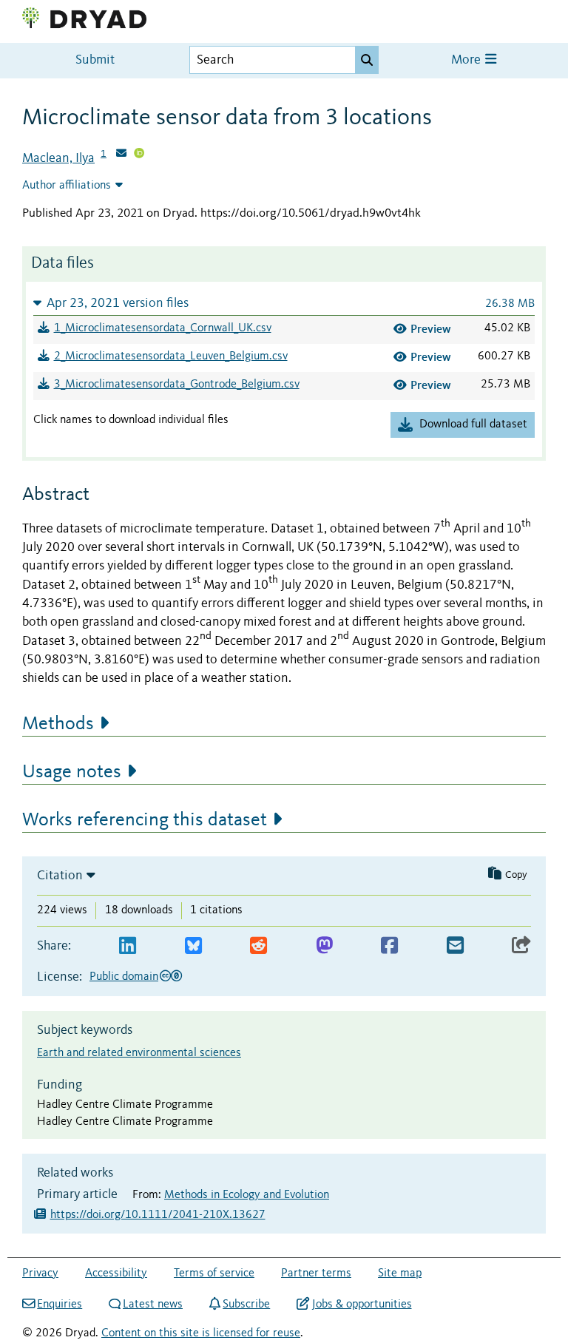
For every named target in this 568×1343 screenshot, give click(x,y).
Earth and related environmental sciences (139, 1053)
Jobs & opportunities (361, 1304)
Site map (400, 1273)
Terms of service (214, 1273)
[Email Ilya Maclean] (121, 154)
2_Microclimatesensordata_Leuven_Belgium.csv (171, 356)
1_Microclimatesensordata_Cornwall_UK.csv (162, 328)
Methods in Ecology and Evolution (246, 1195)
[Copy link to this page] (521, 946)
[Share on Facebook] (389, 946)
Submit (95, 60)
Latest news (153, 1304)
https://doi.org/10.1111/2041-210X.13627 (158, 1215)
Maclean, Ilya (58, 158)
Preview (430, 329)
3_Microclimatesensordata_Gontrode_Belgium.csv (177, 384)
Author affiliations (66, 186)
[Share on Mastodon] (324, 946)
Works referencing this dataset (144, 820)
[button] (284, 303)
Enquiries (59, 1304)
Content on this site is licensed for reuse (200, 1333)
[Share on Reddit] (258, 946)
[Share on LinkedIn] (127, 946)
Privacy (40, 1273)
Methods (58, 724)
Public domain (123, 977)
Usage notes (71, 772)
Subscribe (246, 1304)
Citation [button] (60, 875)
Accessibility (116, 1273)
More (467, 60)
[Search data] (367, 60)
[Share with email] (455, 946)
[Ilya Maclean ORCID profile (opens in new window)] (139, 154)
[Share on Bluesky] (193, 946)
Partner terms (316, 1273)
